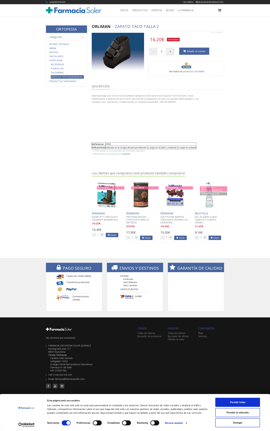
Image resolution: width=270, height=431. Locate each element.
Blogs (170, 10)
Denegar (237, 422)
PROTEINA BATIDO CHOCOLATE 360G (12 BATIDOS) (137, 218)
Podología (55, 60)
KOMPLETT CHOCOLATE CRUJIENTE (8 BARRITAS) (105, 216)
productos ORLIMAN (193, 71)
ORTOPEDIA (66, 29)
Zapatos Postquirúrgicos (66, 76)
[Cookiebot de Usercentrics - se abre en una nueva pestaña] (26, 425)
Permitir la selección (238, 412)
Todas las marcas (146, 333)
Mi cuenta (188, 2)
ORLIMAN (126, 154)
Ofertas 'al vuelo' (176, 339)
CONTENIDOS (206, 328)
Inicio (124, 10)
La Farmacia (186, 10)
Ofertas (156, 10)
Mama (52, 48)
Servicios (202, 336)
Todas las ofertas (176, 333)
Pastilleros (56, 56)
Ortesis (53, 52)
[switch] (97, 422)
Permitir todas (237, 402)
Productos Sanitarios (62, 81)
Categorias (55, 37)
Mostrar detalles (174, 423)
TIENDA (142, 328)
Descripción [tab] (101, 86)
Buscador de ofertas (178, 336)
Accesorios (57, 64)
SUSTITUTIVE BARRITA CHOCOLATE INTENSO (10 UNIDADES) (174, 218)
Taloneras (57, 72)
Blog (200, 333)
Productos (140, 10)
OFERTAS (173, 328)
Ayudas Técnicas (59, 44)
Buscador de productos (210, 2)
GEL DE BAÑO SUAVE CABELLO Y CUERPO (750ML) (206, 218)
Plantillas (57, 68)
